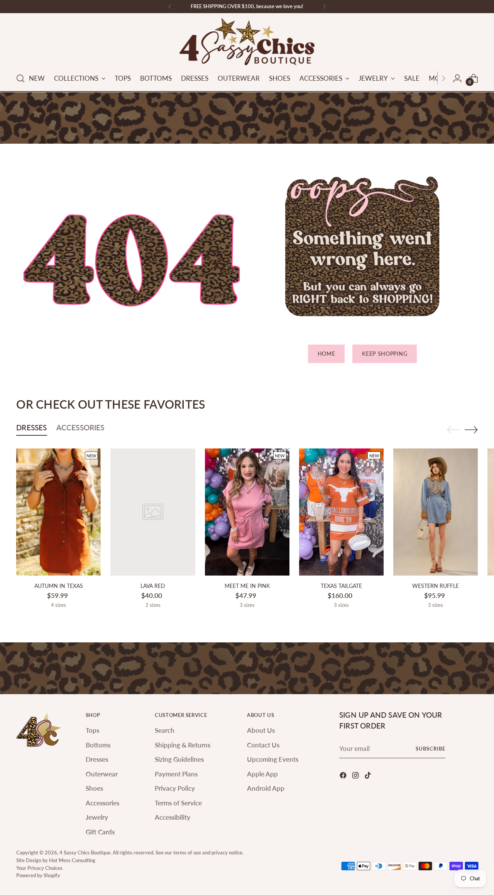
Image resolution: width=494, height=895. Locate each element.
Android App (265, 788)
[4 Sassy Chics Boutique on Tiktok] (368, 776)
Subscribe (430, 749)
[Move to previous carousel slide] (453, 429)
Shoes (94, 788)
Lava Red (152, 586)
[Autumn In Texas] (58, 512)
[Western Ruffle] (435, 512)
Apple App (262, 774)
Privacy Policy (175, 788)
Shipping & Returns (182, 745)
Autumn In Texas (58, 586)
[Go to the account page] (457, 78)
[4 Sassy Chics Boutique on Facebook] (344, 776)
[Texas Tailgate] (341, 512)
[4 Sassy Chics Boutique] (247, 41)
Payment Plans (176, 774)
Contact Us (263, 745)
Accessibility (172, 817)
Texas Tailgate (341, 586)
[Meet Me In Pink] (247, 512)
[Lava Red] (152, 512)
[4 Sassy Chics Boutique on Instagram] (356, 776)
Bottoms (98, 745)
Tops (92, 730)
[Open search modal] (20, 78)
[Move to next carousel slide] (471, 429)
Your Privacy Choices (39, 868)
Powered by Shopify (38, 875)
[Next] (324, 6)
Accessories (102, 803)
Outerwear (102, 774)
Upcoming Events (272, 759)
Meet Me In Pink (247, 586)
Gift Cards (100, 832)
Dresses (97, 759)
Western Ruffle (435, 586)
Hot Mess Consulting (72, 860)
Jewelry (97, 817)
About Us (261, 730)
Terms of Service (178, 803)
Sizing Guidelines (179, 759)
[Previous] (169, 6)
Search (164, 730)
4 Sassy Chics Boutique (84, 852)
